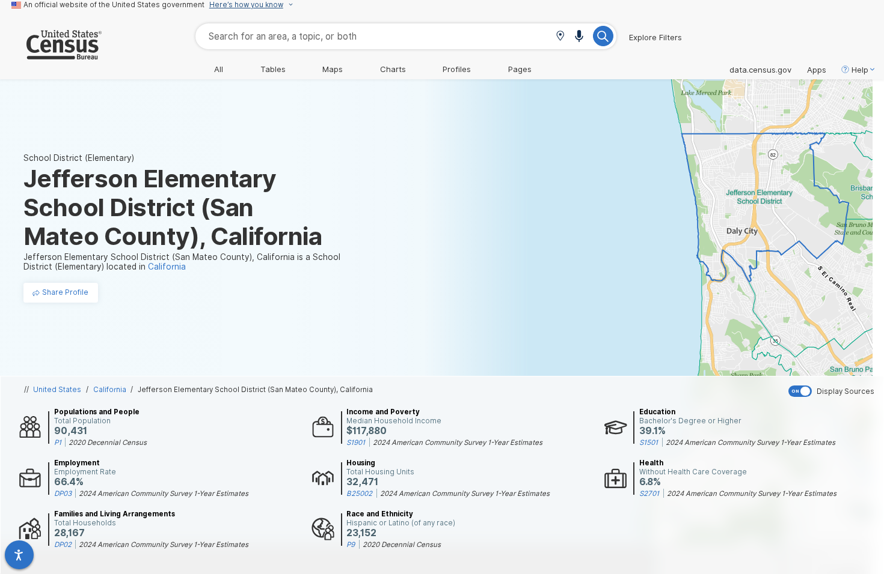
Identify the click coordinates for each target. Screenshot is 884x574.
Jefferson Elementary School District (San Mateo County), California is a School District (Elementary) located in (181, 261)
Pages (520, 69)
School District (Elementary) (78, 158)
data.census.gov (760, 69)
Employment (77, 463)
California (109, 389)
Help (860, 69)
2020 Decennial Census (108, 442)
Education (657, 412)
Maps (332, 69)
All (218, 69)
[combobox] (405, 36)
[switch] (833, 391)
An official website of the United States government (113, 5)
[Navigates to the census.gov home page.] (51, 54)
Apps (816, 69)
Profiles (457, 69)
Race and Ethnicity (379, 514)
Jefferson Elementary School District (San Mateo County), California (255, 389)
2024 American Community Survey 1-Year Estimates (457, 442)
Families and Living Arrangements (114, 514)
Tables (273, 69)
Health (651, 463)
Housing (360, 463)
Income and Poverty (383, 412)
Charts (393, 69)
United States (57, 389)
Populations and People (97, 412)
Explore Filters (655, 37)
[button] (560, 37)
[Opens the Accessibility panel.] (19, 554)
